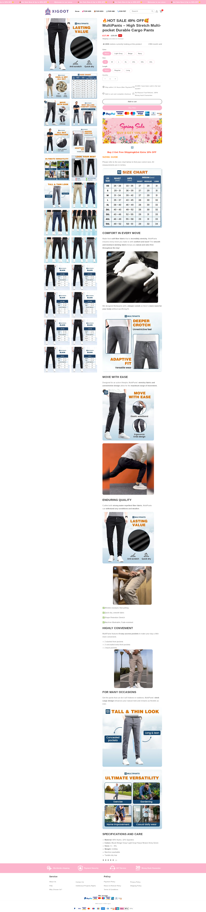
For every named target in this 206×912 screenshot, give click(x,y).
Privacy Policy (135, 882)
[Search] (152, 11)
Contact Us (80, 882)
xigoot (109, 903)
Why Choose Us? (55, 889)
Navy (140, 53)
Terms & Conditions (111, 889)
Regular (117, 70)
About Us (52, 882)
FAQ (51, 886)
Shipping (105, 39)
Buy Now (132, 108)
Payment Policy (109, 882)
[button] (161, 11)
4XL (150, 62)
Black (107, 53)
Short (107, 70)
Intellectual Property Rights (86, 886)
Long (128, 70)
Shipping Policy (136, 886)
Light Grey (118, 53)
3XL (142, 62)
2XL (133, 62)
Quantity (105, 75)
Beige (130, 53)
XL (126, 62)
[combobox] (142, 11)
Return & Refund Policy (112, 886)
